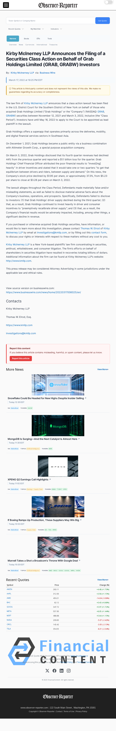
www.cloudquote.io (79, 655)
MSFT (9, 615)
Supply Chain (38, 489)
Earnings (29, 489)
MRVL (73, 570)
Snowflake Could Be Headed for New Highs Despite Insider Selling (47, 398)
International (42, 44)
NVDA (78, 570)
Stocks (26, 38)
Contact (59, 711)
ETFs (38, 38)
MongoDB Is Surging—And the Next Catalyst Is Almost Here (44, 438)
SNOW (30, 408)
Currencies (29, 44)
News (21, 44)
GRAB (101, 111)
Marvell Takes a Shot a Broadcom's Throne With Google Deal (44, 560)
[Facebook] (54, 671)
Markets (13, 38)
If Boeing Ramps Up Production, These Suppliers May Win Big (45, 520)
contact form (98, 232)
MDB (50, 448)
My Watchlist (35, 29)
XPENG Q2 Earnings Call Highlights (29, 479)
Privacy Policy (66, 662)
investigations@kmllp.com (52, 232)
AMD (50, 570)
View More (102, 369)
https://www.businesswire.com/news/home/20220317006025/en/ (43, 292)
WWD (54, 530)
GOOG (61, 570)
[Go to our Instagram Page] (63, 703)
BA (46, 530)
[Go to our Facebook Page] (50, 703)
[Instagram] (69, 671)
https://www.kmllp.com (19, 325)
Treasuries (53, 44)
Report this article (20, 358)
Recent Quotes (14, 29)
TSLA (9, 628)
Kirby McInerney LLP (36, 103)
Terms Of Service (85, 662)
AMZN (9, 589)
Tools (50, 38)
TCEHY (59, 489)
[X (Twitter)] (47, 671)
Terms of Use (69, 711)
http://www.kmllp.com (18, 260)
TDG (49, 530)
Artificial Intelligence (33, 448)
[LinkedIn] (61, 671)
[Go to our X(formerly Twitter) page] (57, 703)
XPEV (65, 489)
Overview (12, 44)
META (9, 611)
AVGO (55, 570)
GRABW (10, 115)
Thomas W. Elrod (90, 228)
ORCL (9, 624)
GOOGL (66, 570)
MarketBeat (14, 408)
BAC (8, 602)
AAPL (9, 593)
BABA (54, 489)
